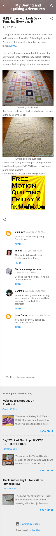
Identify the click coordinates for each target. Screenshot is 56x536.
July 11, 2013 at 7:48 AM (39, 315)
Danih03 (19, 290)
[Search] (52, 6)
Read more (47, 430)
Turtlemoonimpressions (28, 269)
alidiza (18, 250)
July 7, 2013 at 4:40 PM (33, 251)
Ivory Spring (21, 315)
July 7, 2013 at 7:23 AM (36, 232)
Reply (18, 244)
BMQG (13, 45)
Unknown (20, 232)
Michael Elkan (35, 530)
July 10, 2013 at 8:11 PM (35, 291)
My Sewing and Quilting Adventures (28, 7)
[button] (52, 19)
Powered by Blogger (29, 524)
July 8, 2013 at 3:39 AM (26, 272)
